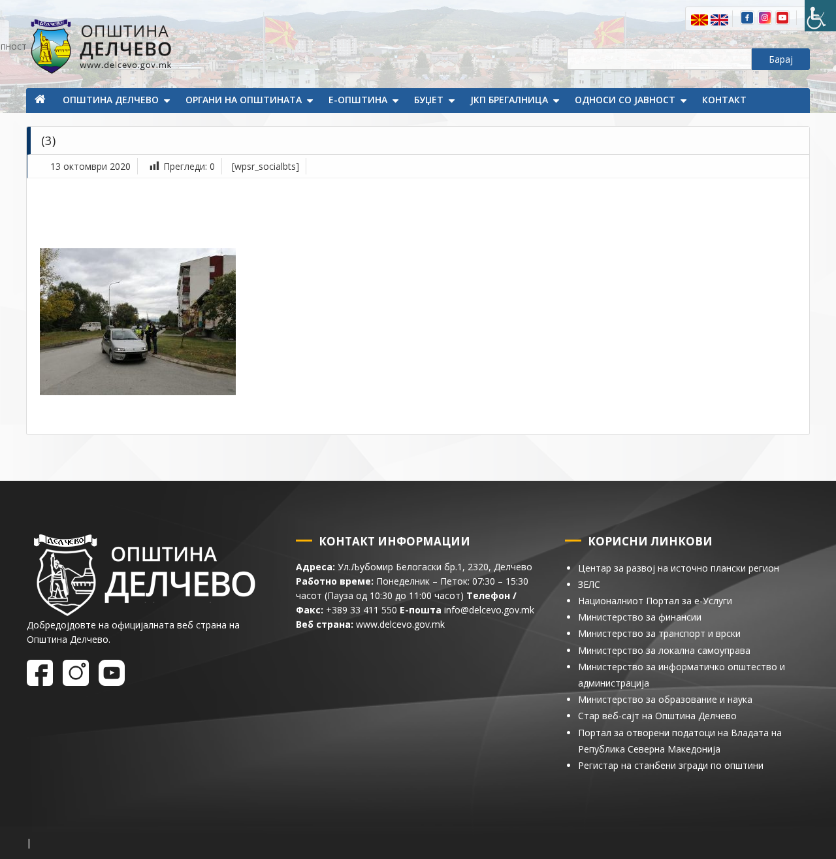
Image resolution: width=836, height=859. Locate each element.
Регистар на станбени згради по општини (671, 765)
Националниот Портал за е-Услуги (655, 600)
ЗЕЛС (589, 584)
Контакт (724, 99)
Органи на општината (243, 99)
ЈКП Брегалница (509, 99)
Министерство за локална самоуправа (664, 650)
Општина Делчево (111, 99)
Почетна (41, 100)
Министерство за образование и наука (665, 699)
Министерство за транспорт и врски (659, 633)
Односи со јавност (625, 99)
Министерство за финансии (639, 617)
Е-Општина (358, 99)
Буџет (428, 99)
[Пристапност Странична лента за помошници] (820, 15)
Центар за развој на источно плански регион (678, 568)
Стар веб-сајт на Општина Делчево (657, 715)
